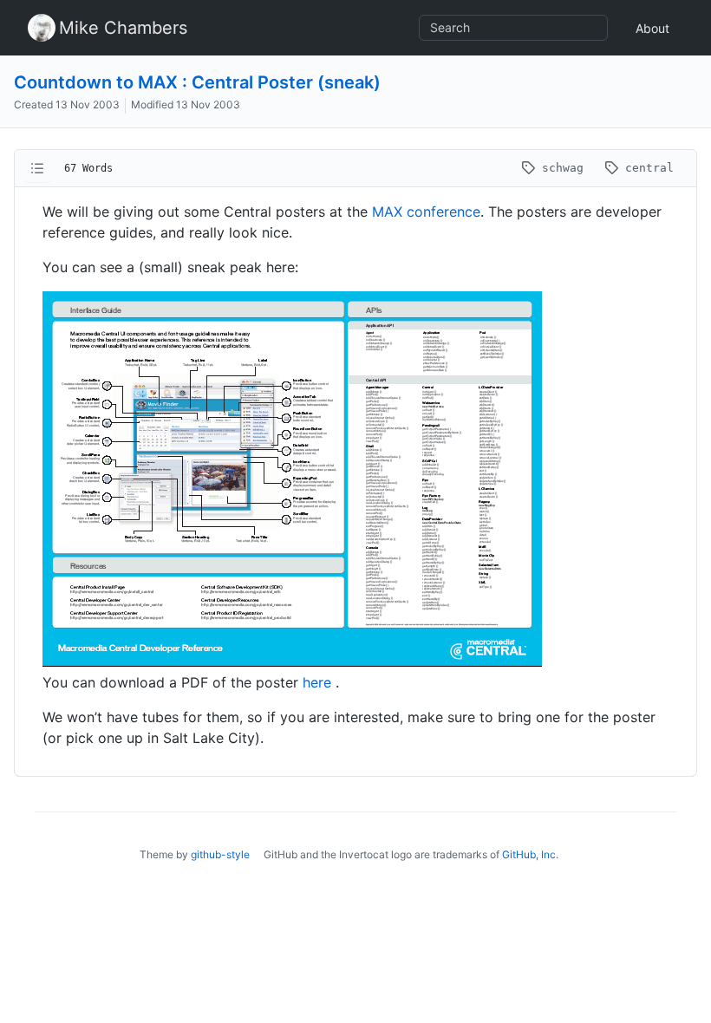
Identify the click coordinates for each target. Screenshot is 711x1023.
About (652, 28)
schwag (562, 167)
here (319, 682)
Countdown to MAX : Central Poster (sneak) (197, 82)
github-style (220, 854)
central (646, 167)
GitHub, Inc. (530, 854)
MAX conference (426, 211)
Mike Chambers (123, 27)
